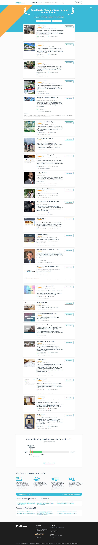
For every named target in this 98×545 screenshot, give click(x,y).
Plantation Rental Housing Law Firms (25, 511)
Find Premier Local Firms (41, 529)
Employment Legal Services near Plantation (26, 513)
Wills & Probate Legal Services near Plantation (67, 513)
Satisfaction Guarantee (41, 527)
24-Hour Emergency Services (44, 20)
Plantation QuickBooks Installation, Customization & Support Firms (44, 512)
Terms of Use (75, 543)
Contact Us (38, 537)
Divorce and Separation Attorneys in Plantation (67, 511)
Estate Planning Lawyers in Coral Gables (65, 501)
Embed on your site (50, 463)
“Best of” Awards (40, 534)
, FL (34, 508)
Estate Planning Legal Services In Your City (26, 501)
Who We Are (39, 536)
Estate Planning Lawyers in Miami (44, 501)
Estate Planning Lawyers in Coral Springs (65, 503)
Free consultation (57, 20)
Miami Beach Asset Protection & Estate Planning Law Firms (45, 504)
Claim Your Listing (40, 533)
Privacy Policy (69, 543)
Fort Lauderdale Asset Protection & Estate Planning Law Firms (26, 504)
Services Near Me (40, 530)
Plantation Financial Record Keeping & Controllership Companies (45, 514)
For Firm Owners (40, 531)
